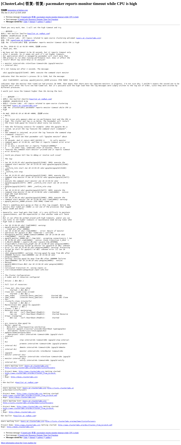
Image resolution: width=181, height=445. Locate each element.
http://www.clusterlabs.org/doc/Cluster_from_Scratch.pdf (30, 395)
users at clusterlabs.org (88, 38)
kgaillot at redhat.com (38, 34)
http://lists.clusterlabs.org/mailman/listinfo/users (30, 368)
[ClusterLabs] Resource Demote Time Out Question (38, 19)
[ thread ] (32, 22)
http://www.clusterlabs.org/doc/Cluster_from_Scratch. (30, 373)
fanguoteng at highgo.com (17, 10)
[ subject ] (40, 22)
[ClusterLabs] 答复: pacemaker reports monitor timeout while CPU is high (50, 17)
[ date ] (25, 22)
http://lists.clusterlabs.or (60, 388)
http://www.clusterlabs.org (31, 371)
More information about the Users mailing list (18, 443)
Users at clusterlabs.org (36, 366)
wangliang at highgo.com (22, 40)
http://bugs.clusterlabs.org (24, 377)
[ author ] (48, 22)
